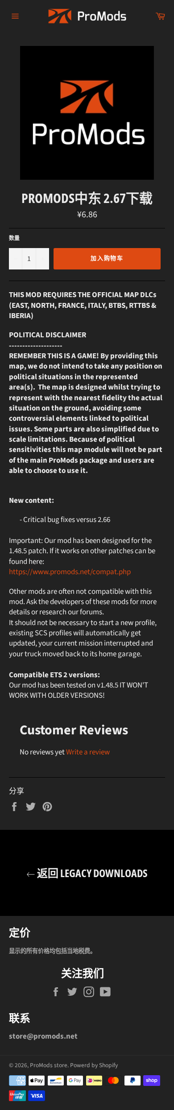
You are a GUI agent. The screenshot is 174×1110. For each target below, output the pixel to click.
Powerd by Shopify (94, 1065)
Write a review (88, 752)
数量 (14, 238)
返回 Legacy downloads (91, 873)
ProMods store (48, 1065)
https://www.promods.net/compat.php (70, 572)
